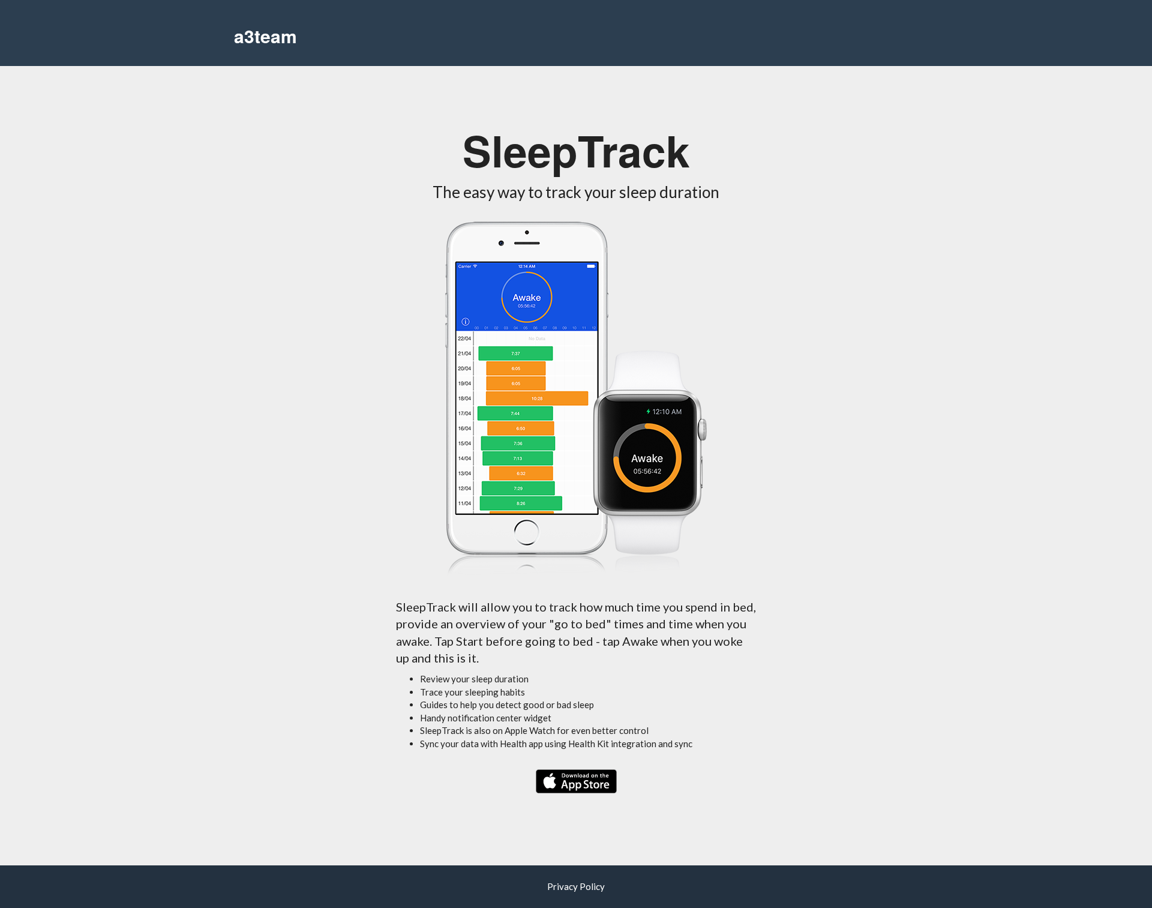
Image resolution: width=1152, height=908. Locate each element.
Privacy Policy (576, 886)
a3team (265, 36)
